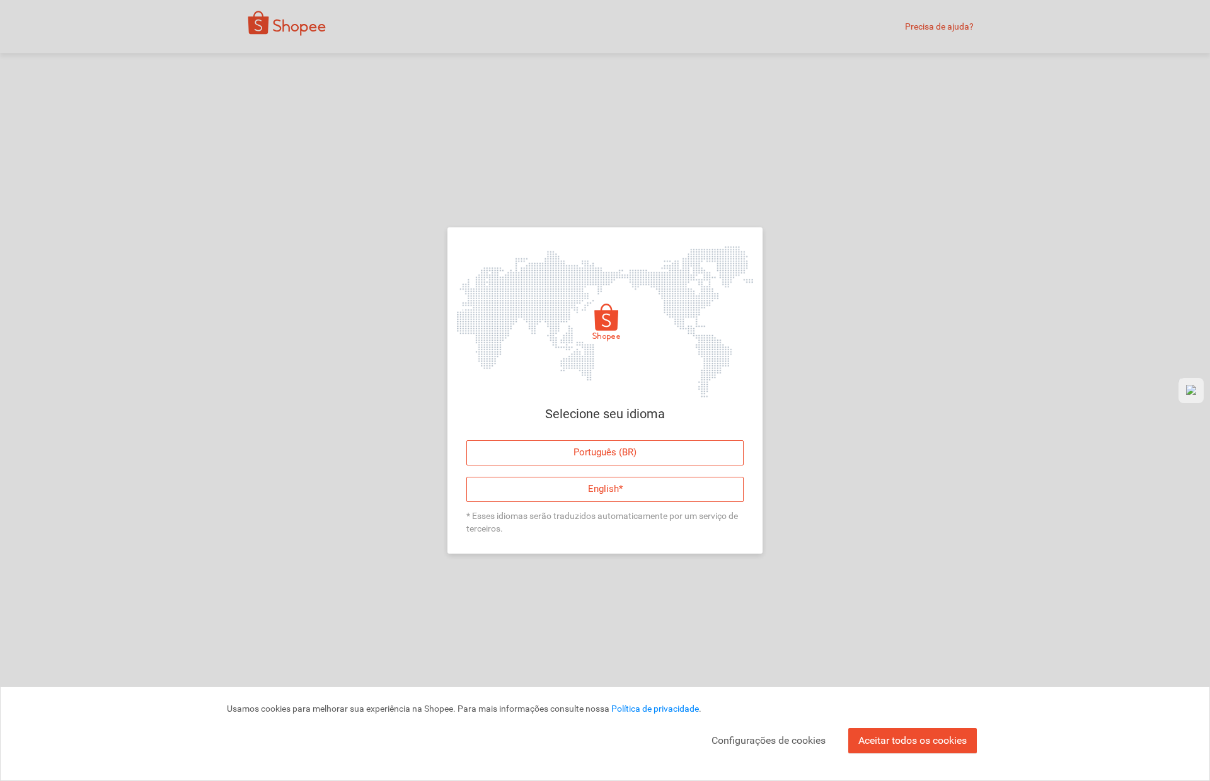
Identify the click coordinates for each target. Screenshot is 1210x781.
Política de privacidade (655, 709)
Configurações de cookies (769, 740)
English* (605, 488)
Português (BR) (605, 452)
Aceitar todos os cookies (912, 740)
